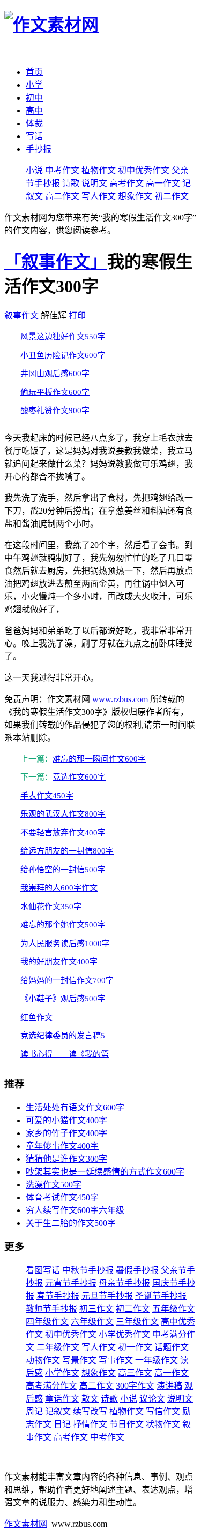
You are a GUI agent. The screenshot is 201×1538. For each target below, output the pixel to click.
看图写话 (43, 1270)
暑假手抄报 (137, 1270)
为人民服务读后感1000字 (65, 943)
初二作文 (171, 196)
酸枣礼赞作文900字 (55, 410)
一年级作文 (156, 1360)
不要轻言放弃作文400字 (63, 832)
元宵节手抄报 (70, 1283)
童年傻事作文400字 (62, 1146)
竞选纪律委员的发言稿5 (62, 1035)
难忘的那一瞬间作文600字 (99, 759)
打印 (77, 315)
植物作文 (98, 170)
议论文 (152, 1398)
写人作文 (98, 196)
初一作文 (135, 1347)
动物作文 (43, 1360)
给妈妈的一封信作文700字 (67, 980)
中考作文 (62, 170)
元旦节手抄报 (107, 1295)
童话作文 (62, 1398)
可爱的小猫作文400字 (66, 1120)
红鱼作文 (36, 1017)
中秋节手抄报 (88, 1270)
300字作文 (135, 1385)
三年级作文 (137, 1321)
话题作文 (171, 1347)
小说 (34, 170)
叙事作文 (21, 315)
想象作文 (135, 196)
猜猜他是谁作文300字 (66, 1158)
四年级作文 (47, 1321)
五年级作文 (173, 1308)
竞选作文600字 (79, 777)
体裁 (34, 123)
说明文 (94, 183)
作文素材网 (25, 1523)
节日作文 (126, 1424)
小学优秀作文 (124, 1334)
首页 (34, 72)
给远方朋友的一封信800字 (67, 851)
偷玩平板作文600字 (55, 392)
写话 (34, 136)
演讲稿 (169, 1385)
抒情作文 (90, 1424)
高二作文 (62, 196)
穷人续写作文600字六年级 (75, 1210)
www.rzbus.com (120, 699)
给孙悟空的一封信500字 (63, 869)
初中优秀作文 (143, 170)
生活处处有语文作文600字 (75, 1107)
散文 (90, 1398)
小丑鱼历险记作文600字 (63, 355)
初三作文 (96, 1308)
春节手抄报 (57, 1295)
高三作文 (135, 1372)
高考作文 (126, 183)
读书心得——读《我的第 (64, 1054)
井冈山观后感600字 (55, 373)
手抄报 (38, 149)
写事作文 (116, 1360)
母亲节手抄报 (124, 1283)
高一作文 (163, 183)
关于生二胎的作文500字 (71, 1223)
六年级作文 (92, 1321)
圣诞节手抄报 (161, 1295)
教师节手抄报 (51, 1308)
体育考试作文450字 (62, 1197)
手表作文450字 (46, 795)
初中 (34, 97)
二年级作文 (57, 1347)
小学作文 (62, 1372)
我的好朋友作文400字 (59, 961)
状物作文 (163, 1424)
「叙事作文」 (55, 261)
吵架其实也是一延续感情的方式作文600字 (105, 1171)
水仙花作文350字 (50, 906)
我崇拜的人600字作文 (59, 888)
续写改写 (90, 1411)
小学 (34, 84)
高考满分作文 (51, 1385)
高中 (34, 110)
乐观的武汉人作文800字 (63, 814)
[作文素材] (51, 24)
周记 (34, 1411)
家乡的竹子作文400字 (66, 1133)
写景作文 (79, 1360)
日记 (62, 1424)
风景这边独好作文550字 (63, 336)
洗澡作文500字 (53, 1184)
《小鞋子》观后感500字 (63, 998)
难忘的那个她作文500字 (63, 924)
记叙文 (58, 1411)
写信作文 (163, 1411)
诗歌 (70, 183)
